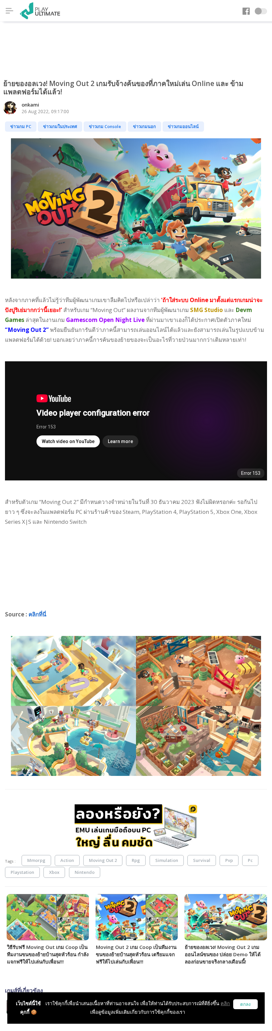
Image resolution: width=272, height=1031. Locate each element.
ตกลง (245, 1004)
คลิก (225, 1003)
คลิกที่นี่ (37, 614)
